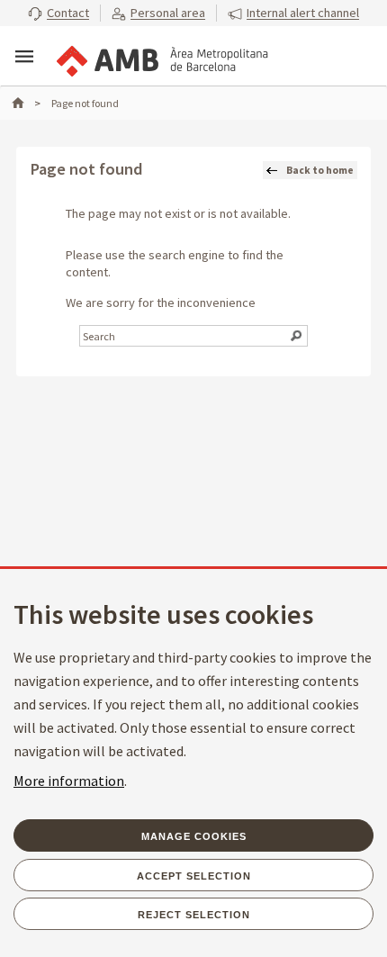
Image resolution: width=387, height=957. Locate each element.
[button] (58, 14)
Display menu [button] (24, 56)
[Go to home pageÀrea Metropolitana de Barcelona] (161, 57)
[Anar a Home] (26, 103)
